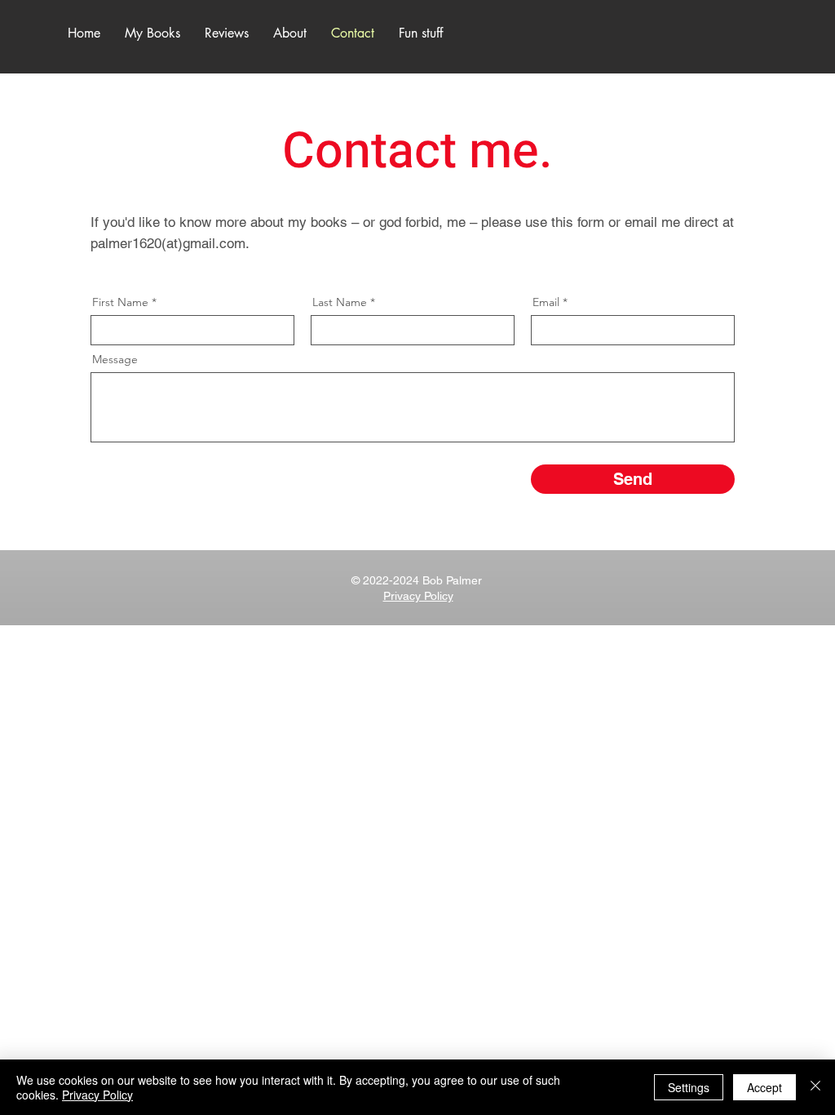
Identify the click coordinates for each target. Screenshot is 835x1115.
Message (115, 359)
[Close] (815, 1087)
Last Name (339, 302)
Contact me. (417, 152)
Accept (764, 1087)
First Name (120, 302)
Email (545, 302)
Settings (688, 1087)
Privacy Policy (97, 1094)
